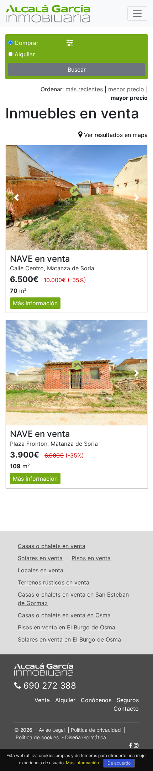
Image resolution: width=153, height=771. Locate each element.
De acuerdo (119, 763)
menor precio (126, 89)
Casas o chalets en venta (51, 546)
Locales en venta (40, 570)
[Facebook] (130, 745)
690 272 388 (48, 685)
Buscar (77, 69)
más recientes (84, 89)
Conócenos (96, 700)
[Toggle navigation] (137, 13)
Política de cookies (37, 737)
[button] (16, 197)
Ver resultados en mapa (116, 134)
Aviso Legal (52, 730)
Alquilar (24, 54)
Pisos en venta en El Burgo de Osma (66, 627)
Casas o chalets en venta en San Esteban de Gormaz (73, 599)
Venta (42, 700)
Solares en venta (40, 558)
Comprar (25, 42)
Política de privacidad (96, 730)
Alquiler (65, 700)
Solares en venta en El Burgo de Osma (69, 639)
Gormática (94, 737)
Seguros (128, 700)
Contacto (126, 708)
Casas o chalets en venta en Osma (64, 615)
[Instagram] (136, 745)
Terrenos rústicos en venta (53, 582)
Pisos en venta (91, 558)
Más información (35, 303)
